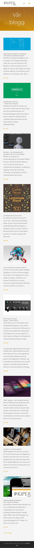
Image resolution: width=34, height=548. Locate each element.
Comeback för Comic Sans (12, 215)
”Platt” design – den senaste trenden (16, 400)
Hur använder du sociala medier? (14, 267)
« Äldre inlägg (7, 533)
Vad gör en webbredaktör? (12, 449)
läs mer (5, 78)
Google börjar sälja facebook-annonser (16, 349)
